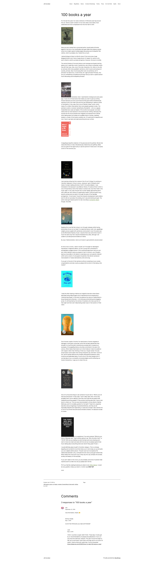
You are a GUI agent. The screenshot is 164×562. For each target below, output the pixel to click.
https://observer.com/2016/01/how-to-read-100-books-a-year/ (84, 544)
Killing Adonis (93, 465)
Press (102, 3)
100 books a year (48, 484)
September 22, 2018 (70, 509)
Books (82, 3)
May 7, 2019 (68, 520)
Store (119, 3)
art (53, 484)
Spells (114, 3)
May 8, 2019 (70, 531)
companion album (94, 200)
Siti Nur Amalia (69, 518)
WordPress (117, 558)
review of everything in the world (66, 484)
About (70, 3)
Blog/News (76, 3)
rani (66, 507)
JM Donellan (47, 4)
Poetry (98, 3)
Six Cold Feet (108, 3)
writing (76, 484)
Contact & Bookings (90, 3)
